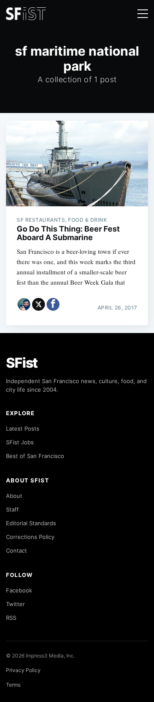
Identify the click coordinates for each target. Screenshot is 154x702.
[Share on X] (38, 304)
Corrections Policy (30, 536)
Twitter (15, 604)
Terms (13, 684)
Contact (16, 550)
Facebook (19, 590)
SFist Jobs (20, 442)
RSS (11, 617)
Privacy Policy (23, 670)
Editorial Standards (31, 523)
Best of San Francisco (35, 455)
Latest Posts (22, 428)
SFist (22, 362)
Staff (12, 509)
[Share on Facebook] (53, 304)
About (14, 495)
